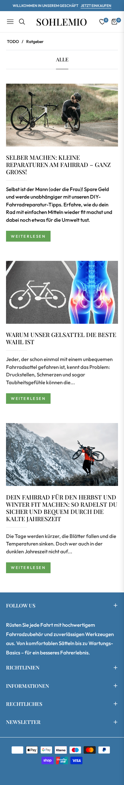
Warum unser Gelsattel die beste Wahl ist (61, 338)
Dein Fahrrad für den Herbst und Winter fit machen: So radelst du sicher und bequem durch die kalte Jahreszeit (61, 508)
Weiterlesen (28, 236)
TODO (13, 41)
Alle (62, 59)
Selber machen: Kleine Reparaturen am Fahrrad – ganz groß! (58, 164)
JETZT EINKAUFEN (96, 5)
